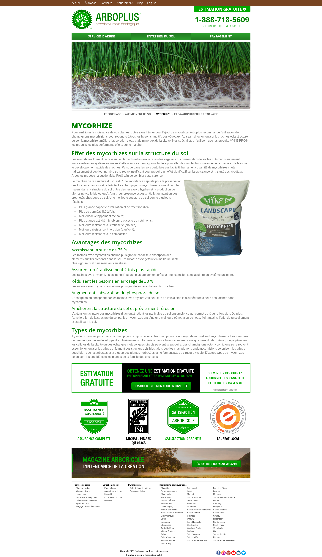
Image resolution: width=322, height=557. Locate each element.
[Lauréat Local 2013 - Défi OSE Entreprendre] (228, 416)
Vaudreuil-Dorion (194, 528)
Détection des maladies (86, 500)
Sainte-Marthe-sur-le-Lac (224, 497)
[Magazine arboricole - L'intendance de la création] (161, 477)
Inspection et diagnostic (86, 497)
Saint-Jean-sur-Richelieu (172, 513)
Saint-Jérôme (219, 522)
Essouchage (112, 114)
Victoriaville (218, 528)
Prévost (164, 534)
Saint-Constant (220, 510)
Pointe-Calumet (168, 540)
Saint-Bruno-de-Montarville (199, 510)
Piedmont (217, 537)
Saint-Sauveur (193, 534)
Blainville (165, 488)
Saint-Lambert (193, 513)
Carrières (106, 3)
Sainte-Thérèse (168, 500)
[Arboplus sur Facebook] (218, 554)
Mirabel (190, 494)
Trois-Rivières (167, 528)
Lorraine (217, 491)
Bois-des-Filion (220, 488)
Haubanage (81, 494)
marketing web (153, 555)
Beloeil (216, 500)
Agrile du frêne (82, 503)
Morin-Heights (167, 543)
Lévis (163, 519)
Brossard (191, 503)
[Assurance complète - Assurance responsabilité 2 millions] (94, 416)
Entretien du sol (161, 36)
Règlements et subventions (173, 485)
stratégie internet (136, 555)
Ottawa (190, 519)
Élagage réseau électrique (88, 506)
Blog (140, 3)
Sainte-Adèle (192, 537)
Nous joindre (125, 3)
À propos (90, 3)
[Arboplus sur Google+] (228, 554)
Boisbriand (192, 488)
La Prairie (191, 506)
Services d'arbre (101, 36)
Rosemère (166, 497)
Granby (216, 516)
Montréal (217, 494)
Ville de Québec (168, 531)
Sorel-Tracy (218, 525)
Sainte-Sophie (219, 534)
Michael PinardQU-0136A (138, 440)
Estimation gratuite (220, 9)
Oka (215, 531)
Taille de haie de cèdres (140, 488)
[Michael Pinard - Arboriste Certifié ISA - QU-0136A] (138, 416)
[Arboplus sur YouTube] (233, 554)
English (151, 3)
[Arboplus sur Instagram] (223, 554)
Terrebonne (192, 500)
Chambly (217, 503)
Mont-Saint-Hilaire (169, 510)
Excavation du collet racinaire (196, 114)
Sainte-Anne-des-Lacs (197, 540)
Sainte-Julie (218, 513)
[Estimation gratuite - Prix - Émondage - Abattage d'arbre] (161, 392)
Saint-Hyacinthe (194, 522)
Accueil (76, 3)
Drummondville (167, 516)
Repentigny (218, 519)
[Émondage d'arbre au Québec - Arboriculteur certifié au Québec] (106, 29)
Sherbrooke (192, 525)
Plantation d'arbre (137, 491)
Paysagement (221, 36)
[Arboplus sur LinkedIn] (238, 554)
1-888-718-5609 (222, 19)
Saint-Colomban (168, 537)
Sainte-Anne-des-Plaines (224, 540)
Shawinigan (166, 525)
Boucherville (166, 503)
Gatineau (191, 516)
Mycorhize (163, 114)
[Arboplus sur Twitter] (243, 554)
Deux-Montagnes (169, 491)
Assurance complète (94, 438)
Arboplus (140, 551)
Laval (189, 491)
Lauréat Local (228, 438)
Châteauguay (167, 506)
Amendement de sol (138, 114)
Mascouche (166, 494)
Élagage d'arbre (83, 488)
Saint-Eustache (194, 497)
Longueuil (217, 506)
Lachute (190, 531)
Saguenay (165, 522)
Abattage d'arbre (83, 491)
